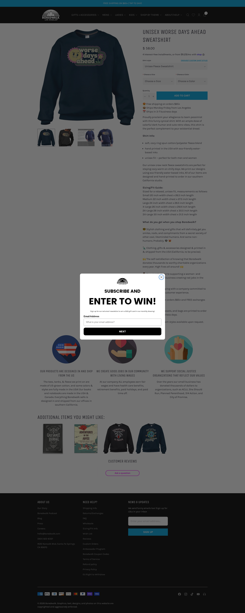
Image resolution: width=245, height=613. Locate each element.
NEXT (122, 331)
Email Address (91, 316)
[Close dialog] (161, 277)
